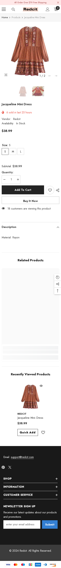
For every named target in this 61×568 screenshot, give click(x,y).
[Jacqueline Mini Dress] (31, 396)
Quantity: (7, 172)
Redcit (16, 119)
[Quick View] (41, 385)
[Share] (56, 190)
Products (16, 17)
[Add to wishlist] (50, 190)
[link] (30, 352)
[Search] (13, 9)
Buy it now (30, 201)
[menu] (4, 9)
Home (5, 17)
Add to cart (23, 190)
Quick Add (27, 432)
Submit (49, 525)
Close (58, 2)
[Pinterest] (3, 467)
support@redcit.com (22, 457)
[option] (30, 50)
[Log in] (47, 9)
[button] (50, 76)
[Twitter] (10, 467)
